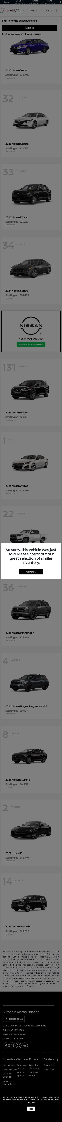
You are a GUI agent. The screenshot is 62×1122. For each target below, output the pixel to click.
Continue (31, 571)
